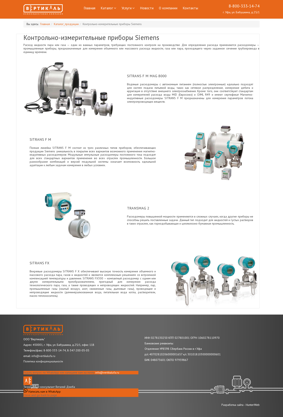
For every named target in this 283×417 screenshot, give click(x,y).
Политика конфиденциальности (43, 361)
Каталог (107, 8)
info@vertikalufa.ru (107, 372)
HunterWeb (253, 405)
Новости (147, 8)
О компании (168, 8)
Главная (89, 8)
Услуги (127, 8)
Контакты (190, 8)
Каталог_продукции (66, 24)
